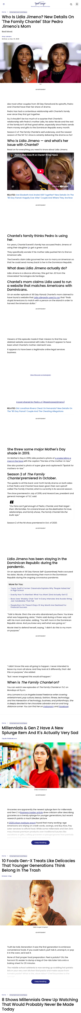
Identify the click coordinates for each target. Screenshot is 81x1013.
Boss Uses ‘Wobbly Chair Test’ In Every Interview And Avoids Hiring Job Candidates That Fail (41, 600)
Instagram (48, 706)
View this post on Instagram (40, 375)
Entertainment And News (18, 12)
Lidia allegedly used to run (47, 297)
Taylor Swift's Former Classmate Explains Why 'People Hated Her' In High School (41, 589)
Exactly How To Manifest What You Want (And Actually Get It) (39, 595)
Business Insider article (31, 812)
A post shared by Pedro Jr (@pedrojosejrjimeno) (40, 402)
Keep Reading (40, 842)
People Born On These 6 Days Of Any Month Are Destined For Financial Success (38, 606)
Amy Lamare (6, 36)
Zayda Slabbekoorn (9, 738)
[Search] (70, 4)
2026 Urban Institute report (22, 822)
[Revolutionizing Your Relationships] (40, 4)
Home (4, 12)
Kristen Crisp (7, 876)
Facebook (63, 706)
